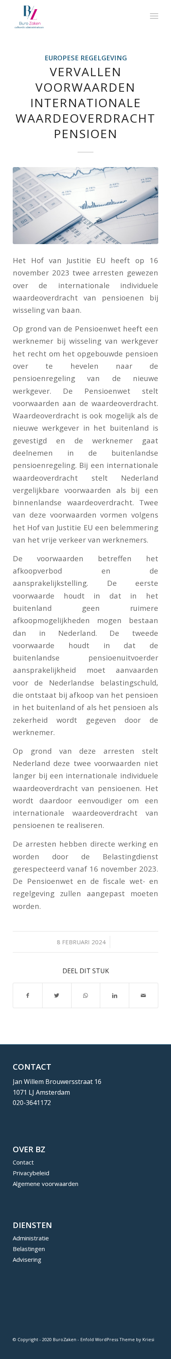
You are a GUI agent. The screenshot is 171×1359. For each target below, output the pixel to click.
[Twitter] (140, 1349)
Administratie (31, 1238)
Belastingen (29, 1249)
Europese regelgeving (86, 57)
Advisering (27, 1259)
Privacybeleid (31, 1173)
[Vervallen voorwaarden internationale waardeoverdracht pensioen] (85, 205)
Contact (23, 1162)
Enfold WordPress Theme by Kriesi (117, 1339)
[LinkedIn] (152, 1349)
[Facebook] (128, 1349)
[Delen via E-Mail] (143, 995)
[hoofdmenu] (154, 15)
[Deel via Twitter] (57, 995)
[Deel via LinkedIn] (114, 995)
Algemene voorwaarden (45, 1184)
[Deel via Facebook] (27, 995)
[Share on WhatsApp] (86, 995)
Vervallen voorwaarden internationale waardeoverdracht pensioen (85, 103)
